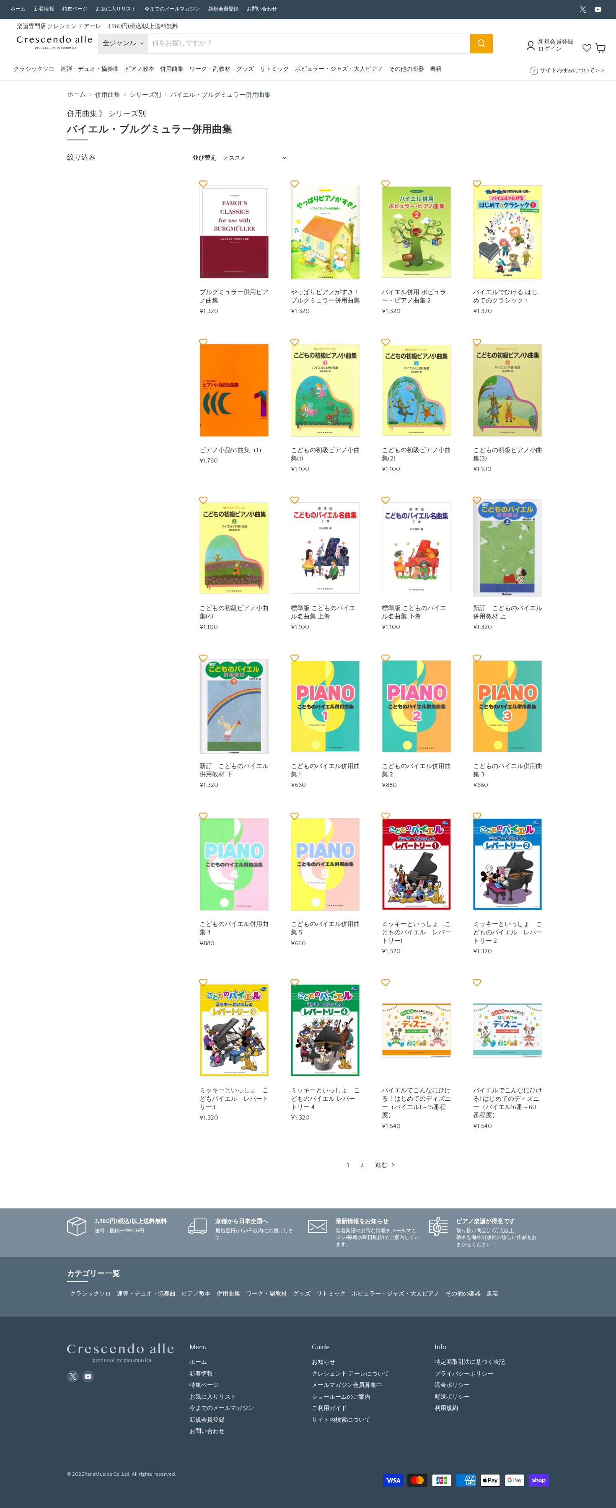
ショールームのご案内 (341, 1397)
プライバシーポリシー (464, 1374)
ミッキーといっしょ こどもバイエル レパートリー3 (234, 1098)
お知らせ (323, 1362)
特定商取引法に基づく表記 (470, 1362)
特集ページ (75, 9)
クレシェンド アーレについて (350, 1374)
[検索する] (481, 43)
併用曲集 (107, 94)
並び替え (204, 158)
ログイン (550, 49)
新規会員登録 (223, 9)
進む (382, 1165)
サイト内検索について (341, 1420)
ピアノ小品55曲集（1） (232, 450)
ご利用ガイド (329, 1408)
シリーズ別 (145, 94)
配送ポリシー (452, 1397)
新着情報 (44, 9)
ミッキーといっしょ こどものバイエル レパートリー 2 (507, 932)
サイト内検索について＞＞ (573, 70)
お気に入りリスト (116, 9)
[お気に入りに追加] (203, 184)
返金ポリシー (452, 1385)
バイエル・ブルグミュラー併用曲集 (220, 94)
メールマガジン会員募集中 (347, 1385)
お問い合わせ (262, 9)
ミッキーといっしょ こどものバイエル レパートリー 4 (325, 1098)
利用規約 (446, 1408)
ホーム (18, 9)
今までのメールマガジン (172, 9)
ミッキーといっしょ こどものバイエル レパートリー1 (416, 932)
